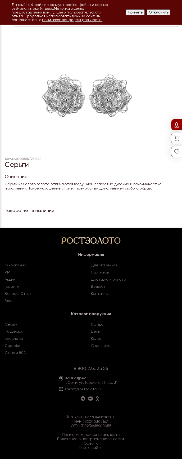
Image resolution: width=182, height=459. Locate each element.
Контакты (99, 293)
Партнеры (100, 272)
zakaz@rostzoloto (80, 389)
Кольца (97, 324)
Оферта (91, 443)
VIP (7, 272)
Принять (135, 12)
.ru (98, 389)
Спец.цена (100, 345)
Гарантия (13, 286)
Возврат (98, 286)
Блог (9, 300)
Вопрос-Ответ (18, 293)
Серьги (11, 324)
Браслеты (14, 338)
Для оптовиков (104, 265)
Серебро (13, 345)
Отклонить (158, 12)
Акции (10, 279)
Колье (96, 338)
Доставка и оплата (108, 279)
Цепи (95, 331)
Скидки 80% (15, 352)
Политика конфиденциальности (91, 434)
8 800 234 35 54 (91, 368)
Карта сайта (91, 447)
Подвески (13, 331)
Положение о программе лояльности (90, 439)
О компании (15, 265)
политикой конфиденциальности (72, 20)
